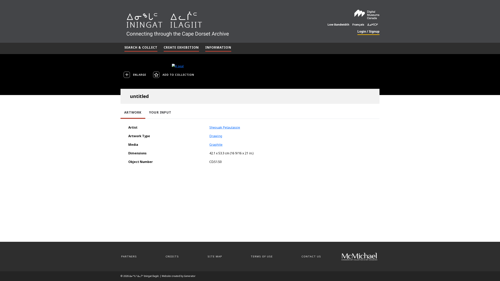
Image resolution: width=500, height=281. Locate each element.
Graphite (215, 144)
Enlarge (139, 74)
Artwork (132, 112)
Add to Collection (178, 74)
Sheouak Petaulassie (224, 127)
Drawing (215, 136)
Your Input (160, 112)
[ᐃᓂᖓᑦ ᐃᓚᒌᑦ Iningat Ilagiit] (207, 22)
